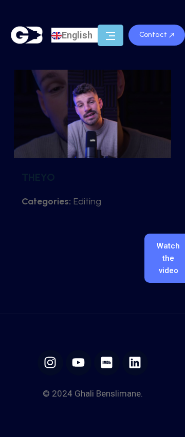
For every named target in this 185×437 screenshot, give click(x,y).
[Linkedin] (135, 363)
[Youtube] (78, 363)
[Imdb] (107, 363)
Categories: (46, 201)
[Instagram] (50, 363)
